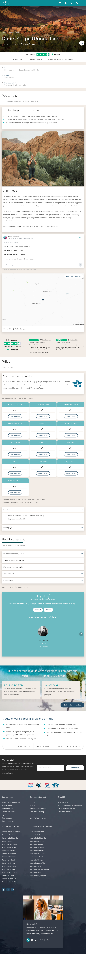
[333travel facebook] (3, 889)
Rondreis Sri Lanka (9, 872)
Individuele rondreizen (11, 802)
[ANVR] (31, 785)
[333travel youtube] (12, 889)
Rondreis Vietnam (9, 854)
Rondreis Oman (8, 876)
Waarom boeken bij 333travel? (70, 805)
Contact (38, 610)
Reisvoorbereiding (37, 812)
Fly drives (5, 815)
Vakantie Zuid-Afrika (38, 838)
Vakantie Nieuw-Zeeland (39, 869)
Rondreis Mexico (8, 863)
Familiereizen (7, 809)
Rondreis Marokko (9, 869)
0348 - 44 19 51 (49, 616)
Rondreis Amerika (9, 847)
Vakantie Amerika (37, 841)
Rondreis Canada (8, 851)
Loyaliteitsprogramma (38, 818)
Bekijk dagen (15, 416)
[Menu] (83, 3)
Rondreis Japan (8, 841)
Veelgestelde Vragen (38, 809)
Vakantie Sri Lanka (37, 854)
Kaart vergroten (72, 276)
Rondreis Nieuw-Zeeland (11, 832)
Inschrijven (75, 768)
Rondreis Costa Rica (10, 866)
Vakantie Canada (36, 844)
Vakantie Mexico (36, 860)
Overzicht (7, 329)
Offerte (48, 610)
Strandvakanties (8, 812)
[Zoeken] (71, 3)
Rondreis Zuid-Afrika (10, 838)
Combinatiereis (8, 821)
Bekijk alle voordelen (72, 705)
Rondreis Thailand (9, 835)
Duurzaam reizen (65, 815)
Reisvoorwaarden (65, 812)
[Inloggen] (66, 3)
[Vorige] (6, 158)
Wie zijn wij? (63, 802)
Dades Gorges (20, 329)
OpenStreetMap (79, 324)
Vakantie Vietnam (37, 851)
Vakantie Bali (35, 835)
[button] (43, 299)
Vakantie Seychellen (38, 876)
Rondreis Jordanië (9, 879)
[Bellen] (77, 3)
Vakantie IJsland (36, 857)
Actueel (33, 805)
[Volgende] (80, 158)
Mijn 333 (33, 815)
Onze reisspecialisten (66, 809)
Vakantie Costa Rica (38, 863)
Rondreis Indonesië (9, 844)
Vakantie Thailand (37, 832)
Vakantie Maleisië (37, 847)
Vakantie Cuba (35, 872)
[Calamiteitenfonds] (39, 785)
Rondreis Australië (9, 882)
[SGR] (47, 785)
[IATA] (55, 785)
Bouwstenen (7, 805)
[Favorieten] (60, 3)
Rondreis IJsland (8, 860)
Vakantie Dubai (36, 866)
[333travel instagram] (8, 889)
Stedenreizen (7, 818)
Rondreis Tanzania (9, 857)
